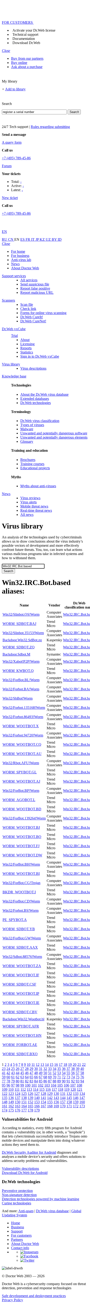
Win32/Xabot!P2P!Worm (21, 661)
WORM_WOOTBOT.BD (22, 809)
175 (11, 1110)
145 (69, 1098)
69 (50, 1077)
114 (35, 1089)
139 (30, 1098)
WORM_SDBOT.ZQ (19, 647)
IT (33, 239)
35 (59, 1069)
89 (59, 1081)
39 (77, 1069)
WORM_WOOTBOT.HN (22, 1035)
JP (38, 239)
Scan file (26, 304)
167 (43, 1106)
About (25, 340)
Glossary (26, 441)
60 (8, 1077)
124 (17, 1094)
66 (36, 1077)
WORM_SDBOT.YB (19, 929)
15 (51, 1064)
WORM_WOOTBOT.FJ (21, 846)
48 (36, 1073)
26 (17, 1069)
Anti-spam (25, 1211)
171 (69, 1106)
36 (64, 1069)
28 (27, 1069)
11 (33, 1064)
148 (4, 1102)
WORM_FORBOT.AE (20, 1045)
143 (56, 1098)
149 (11, 1102)
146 (75, 1098)
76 (82, 1077)
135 (4, 1098)
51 (50, 1073)
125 (24, 1094)
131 (63, 1094)
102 (40, 1085)
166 (37, 1106)
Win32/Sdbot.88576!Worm (22, 957)
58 (82, 1073)
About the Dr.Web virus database (44, 394)
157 (63, 1102)
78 (8, 1081)
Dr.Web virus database (52, 1211)
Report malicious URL (37, 292)
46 (27, 1073)
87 (50, 1081)
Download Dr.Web (26, 43)
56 (73, 1073)
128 (43, 1094)
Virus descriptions (33, 368)
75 (77, 1077)
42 (8, 1073)
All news (26, 515)
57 (77, 1073)
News (15, 264)
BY (55, 239)
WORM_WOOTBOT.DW (22, 855)
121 (79, 1089)
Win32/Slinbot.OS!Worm (21, 614)
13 (42, 1064)
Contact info (20, 1248)
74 (73, 1077)
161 (4, 1106)
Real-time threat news (36, 510)
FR (28, 239)
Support (17, 1231)
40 (82, 1069)
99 (22, 1085)
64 (27, 1077)
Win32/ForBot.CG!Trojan (21, 883)
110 (11, 1089)
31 (40, 1069)
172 (75, 1106)
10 (28, 1064)
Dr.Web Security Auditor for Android (29, 1152)
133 (75, 1094)
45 (22, 1073)
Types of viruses (32, 425)
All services (28, 280)
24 (8, 1069)
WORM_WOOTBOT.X (21, 726)
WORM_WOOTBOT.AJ (21, 781)
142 (50, 1098)
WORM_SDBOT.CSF (19, 984)
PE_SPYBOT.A (15, 920)
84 (36, 1081)
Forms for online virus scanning (43, 313)
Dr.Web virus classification (39, 421)
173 (82, 1106)
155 (50, 1102)
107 (73, 1085)
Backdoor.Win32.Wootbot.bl (23, 1019)
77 (4, 1081)
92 (73, 1081)
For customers (21, 1235)
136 (11, 1098)
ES (23, 239)
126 (30, 1094)
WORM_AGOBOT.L (19, 800)
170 (63, 1106)
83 (31, 1081)
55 (68, 1073)
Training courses (32, 464)
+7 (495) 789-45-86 (16, 158)
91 (68, 1081)
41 (4, 1073)
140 (37, 1098)
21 (79, 1064)
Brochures (27, 460)
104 (53, 1085)
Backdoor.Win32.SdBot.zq (22, 640)
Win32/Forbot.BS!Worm (21, 910)
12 (37, 1064)
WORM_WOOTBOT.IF (21, 975)
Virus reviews (30, 498)
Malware (26, 429)
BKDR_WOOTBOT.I (19, 892)
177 (24, 1110)
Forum (7, 166)
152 (30, 1102)
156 (56, 1102)
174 (4, 1110)
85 (40, 1081)
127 (37, 1094)
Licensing (27, 344)
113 (29, 1089)
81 (22, 1081)
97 (13, 1085)
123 (11, 1094)
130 (56, 1094)
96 (8, 1085)
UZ (49, 239)
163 (17, 1106)
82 (27, 1081)
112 (23, 1089)
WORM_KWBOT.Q (18, 671)
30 (36, 1069)
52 (54, 1073)
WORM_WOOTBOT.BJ (21, 827)
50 (45, 1073)
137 (17, 1098)
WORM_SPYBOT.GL (20, 772)
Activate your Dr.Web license (33, 30)
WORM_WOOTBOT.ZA (22, 966)
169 (56, 1106)
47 (31, 1073)
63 (22, 1077)
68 (45, 1077)
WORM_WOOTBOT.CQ (22, 744)
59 (4, 1077)
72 (64, 1077)
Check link (28, 309)
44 (17, 1073)
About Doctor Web (25, 268)
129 (50, 1094)
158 (69, 1102)
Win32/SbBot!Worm (18, 698)
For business (20, 256)
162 (11, 1106)
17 (61, 1064)
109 (4, 1089)
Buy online (19, 63)
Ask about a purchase (26, 67)
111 (17, 1089)
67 (40, 1077)
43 (13, 1073)
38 (73, 1069)
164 (24, 1106)
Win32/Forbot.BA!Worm (21, 689)
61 (13, 1077)
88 (54, 1081)
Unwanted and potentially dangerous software (53, 433)
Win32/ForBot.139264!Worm (24, 818)
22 (84, 1064)
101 (34, 1085)
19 (70, 1064)
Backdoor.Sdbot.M (16, 654)
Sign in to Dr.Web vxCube (39, 356)
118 (60, 1089)
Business (17, 1227)
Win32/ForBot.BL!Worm (21, 680)
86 (45, 1081)
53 (59, 1073)
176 (17, 1110)
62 (17, 1077)
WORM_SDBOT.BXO (20, 1054)
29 (31, 1069)
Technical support (25, 34)
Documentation (23, 39)
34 (54, 1069)
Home (15, 1223)
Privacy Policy (12, 1300)
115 (42, 1089)
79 (13, 1081)
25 (13, 1069)
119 (66, 1089)
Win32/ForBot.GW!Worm (22, 938)
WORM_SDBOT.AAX (20, 947)
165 (30, 1106)
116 (48, 1089)
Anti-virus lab (21, 260)
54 (64, 1073)
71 (59, 1077)
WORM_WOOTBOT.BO (22, 837)
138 (24, 1098)
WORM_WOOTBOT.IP (21, 993)
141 (43, 1098)
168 (50, 1106)
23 (4, 1069)
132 (69, 1094)
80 (17, 1081)
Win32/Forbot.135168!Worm (24, 708)
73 (68, 1077)
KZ (43, 239)
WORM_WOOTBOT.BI (21, 874)
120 (73, 1089)
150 (17, 1102)
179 (37, 1110)
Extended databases (34, 399)
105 (60, 1085)
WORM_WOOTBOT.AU (22, 754)
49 (40, 1073)
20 (74, 1064)
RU (5, 239)
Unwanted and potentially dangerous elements (53, 437)
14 (47, 1064)
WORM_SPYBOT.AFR (21, 1026)
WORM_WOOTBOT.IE (21, 1003)
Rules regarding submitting (50, 127)
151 (24, 1102)
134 (82, 1094)
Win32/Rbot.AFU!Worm (21, 763)
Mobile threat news (34, 506)
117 (54, 1089)
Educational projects (35, 468)
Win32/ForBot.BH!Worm (21, 864)
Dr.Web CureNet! (33, 321)
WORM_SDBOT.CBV (20, 1012)
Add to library (15, 89)
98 (17, 1085)
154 (43, 1102)
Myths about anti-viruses (38, 486)
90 (64, 1081)
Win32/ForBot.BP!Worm (21, 791)
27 (22, 1069)
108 (79, 1085)
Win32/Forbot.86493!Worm (23, 717)
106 (66, 1085)
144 (63, 1098)
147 (82, 1098)
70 (54, 1077)
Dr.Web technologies (35, 403)
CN (11, 239)
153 (37, 1102)
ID (60, 239)
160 (82, 1102)
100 (27, 1085)
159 (75, 1102)
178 (30, 1110)
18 (65, 1064)
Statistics (26, 352)
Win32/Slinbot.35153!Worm (23, 633)
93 (77, 1081)
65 (31, 1077)
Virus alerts (28, 502)
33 (50, 1069)
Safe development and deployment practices (34, 1296)
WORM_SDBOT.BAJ (19, 624)
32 (45, 1069)
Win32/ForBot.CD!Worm (21, 901)
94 (82, 1081)
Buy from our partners (27, 58)
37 (68, 1069)
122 (4, 1094)
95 (4, 1085)
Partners (17, 1240)
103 (47, 1085)
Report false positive (35, 288)
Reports (26, 348)
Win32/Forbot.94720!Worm (23, 735)
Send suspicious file (34, 284)
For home (18, 251)
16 (56, 1064)
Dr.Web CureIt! (31, 317)
